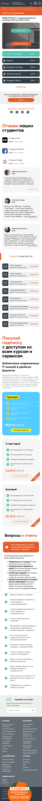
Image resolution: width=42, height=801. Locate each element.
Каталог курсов (8, 729)
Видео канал (7, 746)
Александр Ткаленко (21, 317)
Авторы (26, 767)
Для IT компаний (8, 762)
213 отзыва (18, 142)
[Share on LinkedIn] (22, 112)
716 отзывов (19, 152)
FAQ (24, 765)
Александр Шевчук (21, 267)
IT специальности (8, 731)
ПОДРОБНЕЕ (34, 266)
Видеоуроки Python (30, 729)
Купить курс (21, 30)
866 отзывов (19, 163)
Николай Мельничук (21, 308)
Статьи (5, 748)
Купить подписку (21, 44)
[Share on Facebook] (11, 112)
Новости (5, 782)
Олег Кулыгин (19, 325)
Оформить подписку (21, 476)
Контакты (26, 762)
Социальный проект (30, 770)
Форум (4, 751)
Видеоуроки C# (28, 731)
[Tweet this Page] (17, 112)
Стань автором (7, 759)
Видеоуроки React (29, 753)
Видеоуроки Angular (30, 750)
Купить (21, 100)
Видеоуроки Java (29, 739)
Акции (4, 780)
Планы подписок (8, 734)
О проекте (26, 759)
